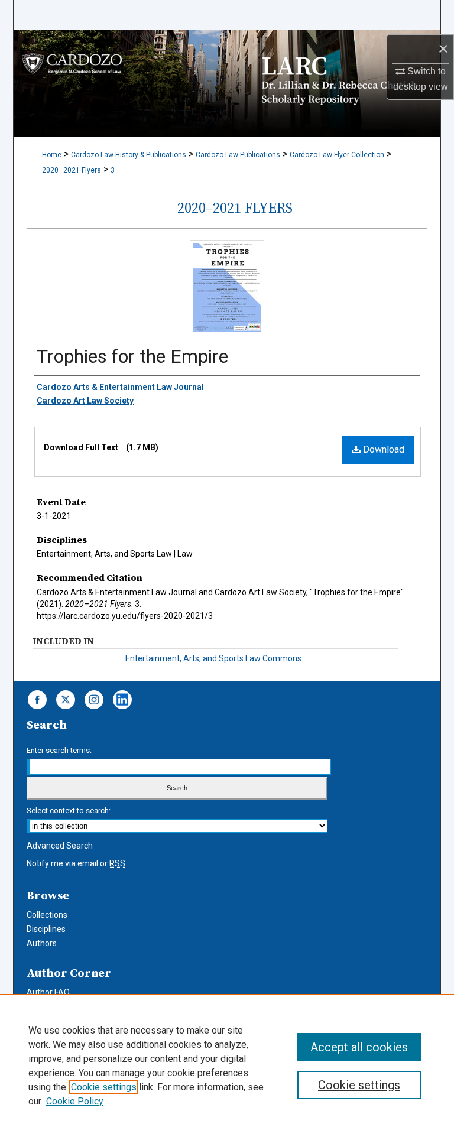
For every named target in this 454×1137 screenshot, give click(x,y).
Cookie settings (104, 1087)
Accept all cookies (359, 1047)
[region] (227, 1065)
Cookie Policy (74, 1101)
